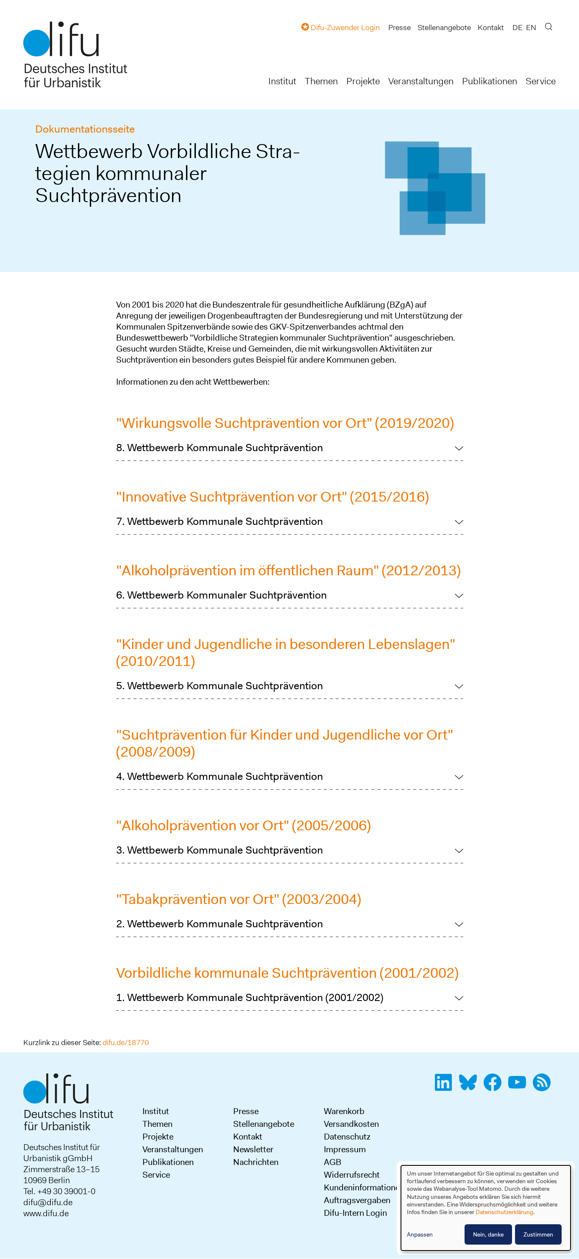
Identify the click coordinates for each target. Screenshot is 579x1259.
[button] (289, 447)
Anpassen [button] (420, 1234)
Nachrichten (255, 1161)
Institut (282, 81)
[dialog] (486, 1208)
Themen (321, 81)
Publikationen (489, 81)
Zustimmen (538, 1234)
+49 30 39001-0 (66, 1191)
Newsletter (253, 1149)
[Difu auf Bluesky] (470, 1087)
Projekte (363, 81)
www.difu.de (46, 1213)
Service (541, 81)
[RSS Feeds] (544, 1087)
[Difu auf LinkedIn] (445, 1087)
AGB (332, 1161)
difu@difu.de (47, 1202)
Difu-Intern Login (355, 1212)
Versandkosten (351, 1123)
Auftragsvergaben (357, 1200)
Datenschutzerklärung (504, 1212)
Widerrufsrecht (352, 1174)
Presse (399, 27)
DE (517, 27)
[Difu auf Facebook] (495, 1087)
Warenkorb (344, 1111)
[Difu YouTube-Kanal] (519, 1087)
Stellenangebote (444, 27)
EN (531, 27)
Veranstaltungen (421, 81)
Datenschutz (347, 1136)
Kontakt (491, 27)
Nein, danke (488, 1234)
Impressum (345, 1149)
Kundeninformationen (364, 1187)
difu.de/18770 (126, 1042)
